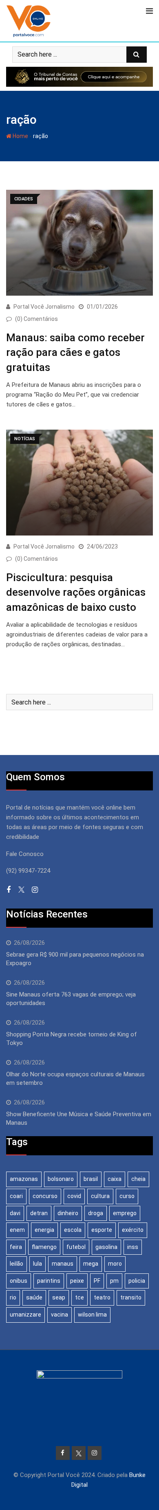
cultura (100, 1196)
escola (73, 1230)
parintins (48, 1280)
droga (95, 1213)
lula (37, 1263)
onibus (18, 1280)
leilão (16, 1263)
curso (127, 1196)
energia (44, 1230)
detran (39, 1213)
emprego (125, 1213)
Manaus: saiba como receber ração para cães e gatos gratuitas (75, 352)
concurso (45, 1196)
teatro (102, 1297)
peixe (77, 1280)
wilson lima (92, 1314)
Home (19, 136)
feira (16, 1247)
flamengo (44, 1247)
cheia (138, 1179)
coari (16, 1196)
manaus (62, 1263)
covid (74, 1196)
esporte (101, 1230)
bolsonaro (61, 1179)
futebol (76, 1247)
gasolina (106, 1247)
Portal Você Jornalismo (44, 306)
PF (97, 1280)
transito (130, 1297)
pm (114, 1280)
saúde (34, 1297)
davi (15, 1213)
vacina (59, 1314)
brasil (91, 1179)
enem (17, 1230)
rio (13, 1297)
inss (132, 1247)
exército (133, 1230)
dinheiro (67, 1213)
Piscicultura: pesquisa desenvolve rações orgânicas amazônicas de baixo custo (76, 592)
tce (79, 1297)
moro (115, 1263)
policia (136, 1280)
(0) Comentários (36, 319)
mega (90, 1263)
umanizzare (25, 1314)
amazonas (24, 1179)
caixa (114, 1179)
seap (58, 1297)
